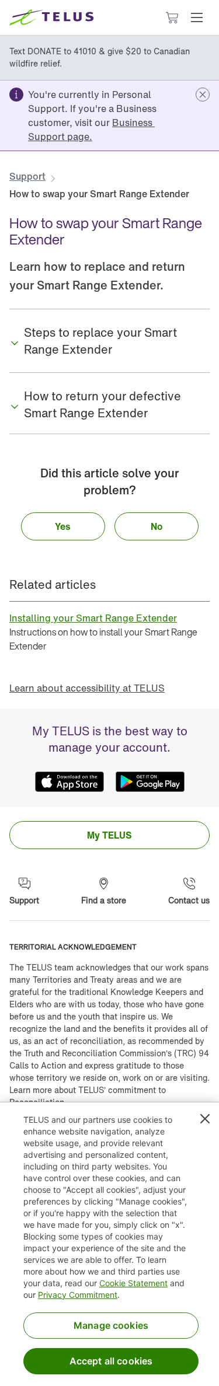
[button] (197, 17)
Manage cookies (111, 1325)
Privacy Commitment (77, 1295)
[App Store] (69, 781)
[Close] (205, 1119)
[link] (91, 129)
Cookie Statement (133, 1283)
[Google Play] (150, 781)
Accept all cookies (111, 1361)
